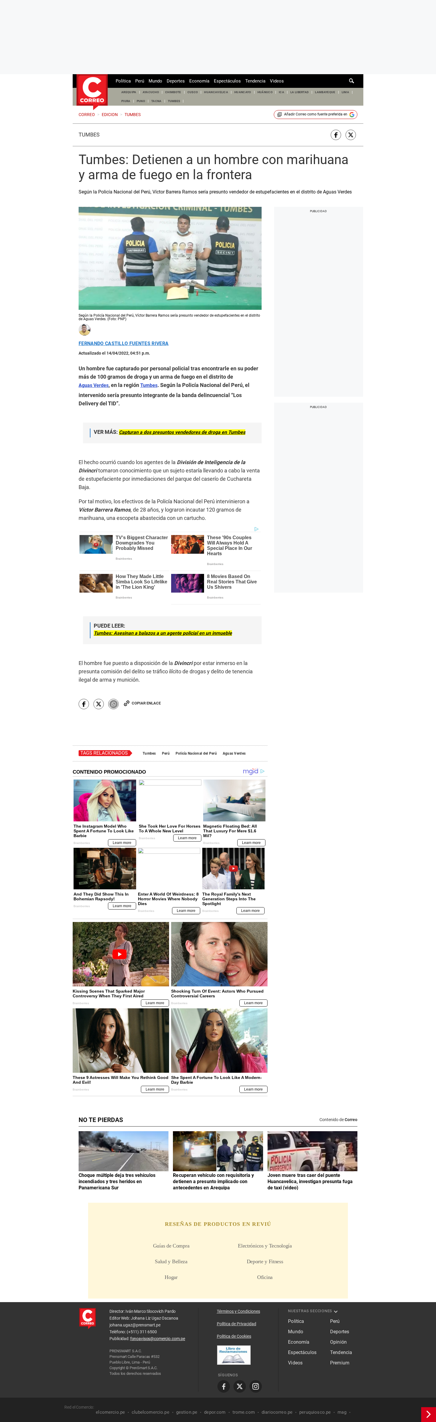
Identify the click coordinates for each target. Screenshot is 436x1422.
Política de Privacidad (236, 1323)
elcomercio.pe (110, 1412)
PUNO (141, 101)
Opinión (338, 1342)
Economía (199, 81)
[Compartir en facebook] (336, 135)
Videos (277, 81)
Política (123, 81)
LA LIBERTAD (299, 92)
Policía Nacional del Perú (196, 753)
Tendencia (255, 81)
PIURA (126, 101)
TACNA (156, 101)
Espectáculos (227, 81)
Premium (339, 1363)
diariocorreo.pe (277, 1412)
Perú (139, 81)
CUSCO (192, 92)
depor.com (214, 1412)
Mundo (155, 81)
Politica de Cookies (234, 1336)
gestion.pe (187, 1412)
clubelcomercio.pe (150, 1412)
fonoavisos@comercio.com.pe (157, 1338)
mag (342, 1412)
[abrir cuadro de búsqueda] (351, 81)
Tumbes (89, 135)
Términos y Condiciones (238, 1311)
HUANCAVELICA (216, 92)
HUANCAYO (242, 92)
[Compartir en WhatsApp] (113, 704)
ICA (281, 92)
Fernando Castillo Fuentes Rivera (123, 343)
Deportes (176, 81)
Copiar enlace (146, 703)
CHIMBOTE (173, 92)
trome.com (244, 1412)
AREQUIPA (128, 92)
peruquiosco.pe (315, 1412)
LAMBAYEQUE (325, 92)
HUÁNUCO (265, 92)
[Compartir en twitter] (351, 135)
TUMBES (174, 101)
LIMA (345, 92)
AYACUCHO (151, 92)
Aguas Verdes (234, 753)
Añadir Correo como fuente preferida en (315, 114)
